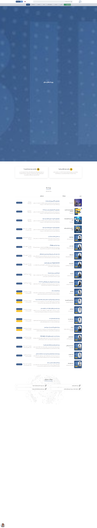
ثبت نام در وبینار (19, 211)
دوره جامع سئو (67, 4)
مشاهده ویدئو (19, 293)
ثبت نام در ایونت (19, 202)
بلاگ (44, 4)
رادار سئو (39, 4)
